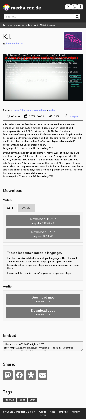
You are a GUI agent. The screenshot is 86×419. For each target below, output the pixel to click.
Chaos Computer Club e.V (20, 412)
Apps (52, 412)
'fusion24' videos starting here (29, 110)
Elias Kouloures (14, 43)
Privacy (76, 412)
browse (7, 25)
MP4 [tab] (10, 208)
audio (52, 110)
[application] (43, 77)
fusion (32, 25)
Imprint (63, 412)
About (42, 412)
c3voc (43, 415)
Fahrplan (74, 116)
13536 (21, 400)
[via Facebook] (19, 375)
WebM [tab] (26, 208)
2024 (42, 25)
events (20, 25)
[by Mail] (42, 375)
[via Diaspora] (31, 375)
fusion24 (9, 400)
